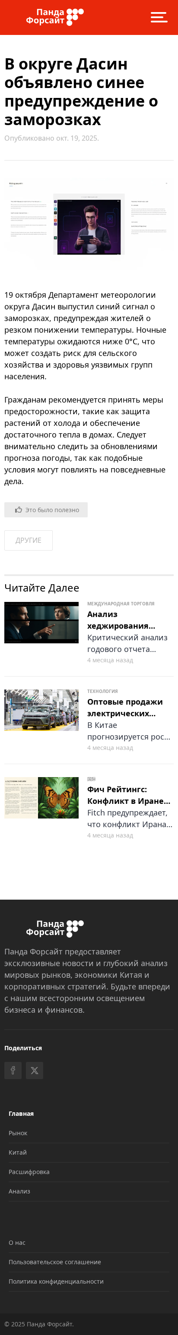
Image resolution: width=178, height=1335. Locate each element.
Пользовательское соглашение (55, 1262)
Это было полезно (52, 510)
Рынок (18, 1133)
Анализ (19, 1191)
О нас (17, 1242)
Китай (18, 1152)
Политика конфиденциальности (56, 1281)
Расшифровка (29, 1172)
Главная (21, 1113)
